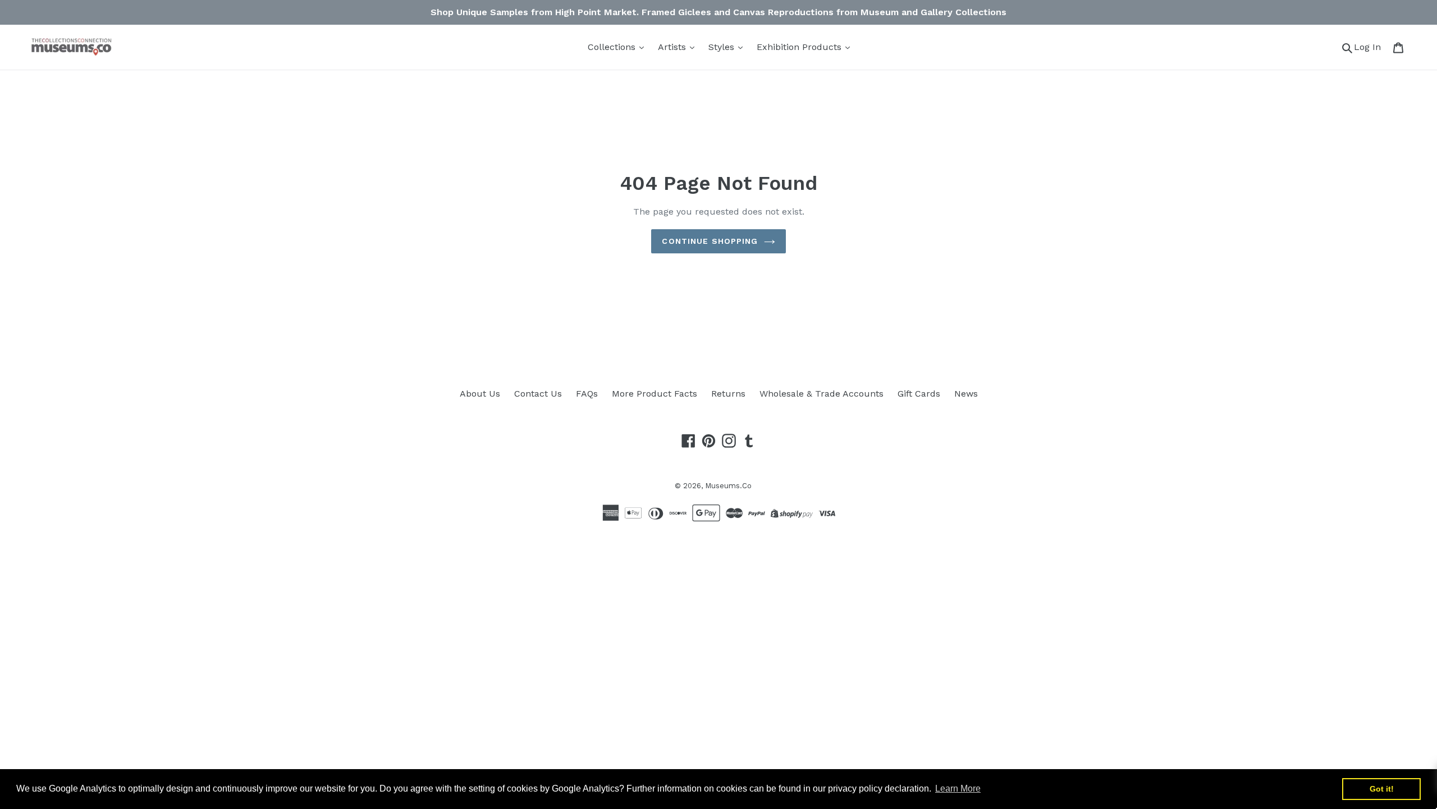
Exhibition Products (800, 47)
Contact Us (538, 393)
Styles (722, 47)
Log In (1370, 46)
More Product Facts (654, 393)
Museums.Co (728, 485)
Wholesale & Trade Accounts (821, 393)
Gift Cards (919, 393)
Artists (673, 47)
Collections (613, 47)
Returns (728, 393)
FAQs (587, 393)
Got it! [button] (1382, 788)
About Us (480, 393)
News (966, 393)
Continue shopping (710, 241)
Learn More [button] (958, 788)
